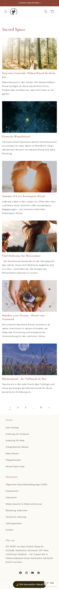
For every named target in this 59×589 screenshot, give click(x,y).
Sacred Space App (15, 466)
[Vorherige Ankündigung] (5, 3)
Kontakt (9, 529)
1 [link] (10, 407)
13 (41, 407)
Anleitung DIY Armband (17, 434)
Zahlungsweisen (14, 523)
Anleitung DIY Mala (15, 440)
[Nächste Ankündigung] (54, 3)
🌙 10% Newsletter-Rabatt (30, 584)
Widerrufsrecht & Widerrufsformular (24, 504)
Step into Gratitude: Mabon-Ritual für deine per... (28, 75)
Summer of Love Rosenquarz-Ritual (23, 196)
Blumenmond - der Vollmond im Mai (24, 379)
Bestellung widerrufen (17, 510)
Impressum (11, 497)
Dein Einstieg (12, 427)
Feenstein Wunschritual (16, 136)
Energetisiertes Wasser (17, 447)
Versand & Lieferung (16, 517)
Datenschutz (12, 491)
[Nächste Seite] (49, 407)
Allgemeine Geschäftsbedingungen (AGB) (26, 484)
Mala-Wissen (12, 453)
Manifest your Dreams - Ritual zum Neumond (23, 317)
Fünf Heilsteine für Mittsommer (21, 256)
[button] (6, 11)
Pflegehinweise (13, 460)
